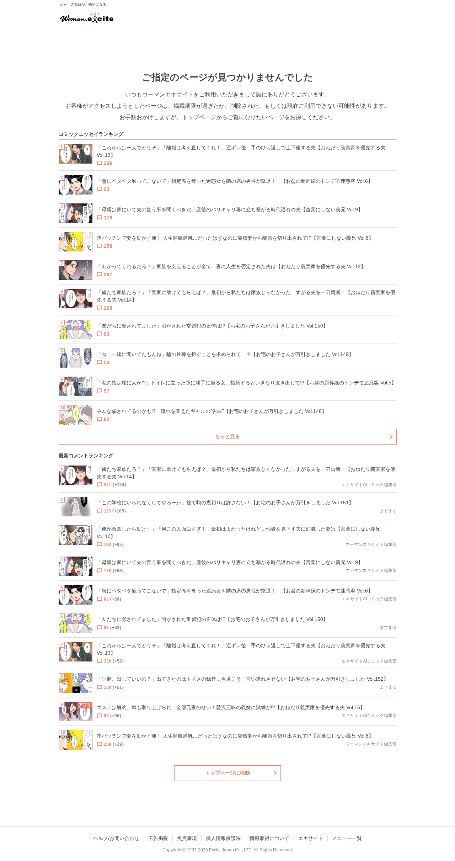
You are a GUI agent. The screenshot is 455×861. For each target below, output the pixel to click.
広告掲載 (158, 838)
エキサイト (310, 838)
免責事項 (187, 838)
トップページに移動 (227, 773)
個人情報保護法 (223, 838)
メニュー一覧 (347, 838)
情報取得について (269, 838)
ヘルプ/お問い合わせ (116, 838)
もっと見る (227, 436)
